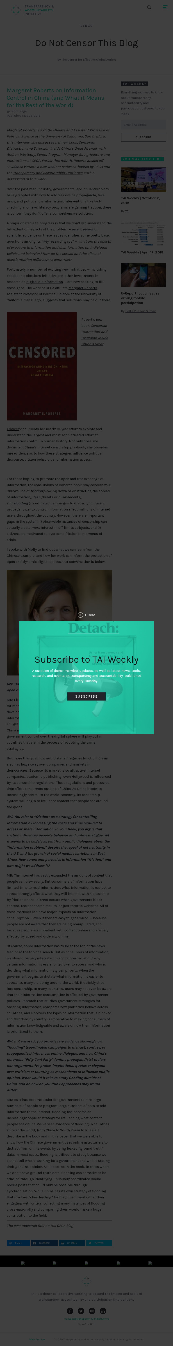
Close (90, 615)
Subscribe (86, 696)
